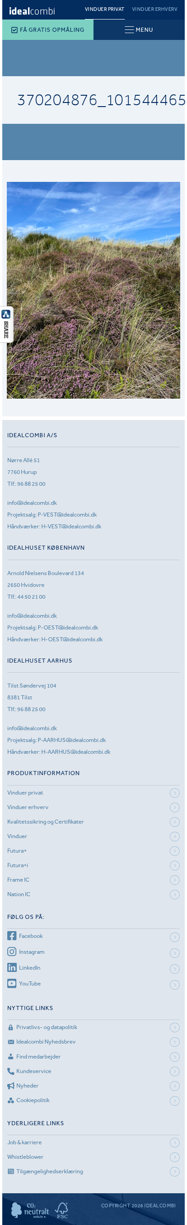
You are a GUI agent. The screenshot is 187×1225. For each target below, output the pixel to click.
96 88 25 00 (31, 483)
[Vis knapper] (7, 340)
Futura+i (17, 865)
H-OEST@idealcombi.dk (72, 639)
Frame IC (18, 879)
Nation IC (18, 894)
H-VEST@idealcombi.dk (71, 526)
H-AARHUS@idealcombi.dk (75, 751)
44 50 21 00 (31, 596)
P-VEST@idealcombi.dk (67, 514)
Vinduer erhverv (155, 9)
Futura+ (17, 850)
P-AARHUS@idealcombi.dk (72, 740)
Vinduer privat (105, 9)
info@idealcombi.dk (32, 502)
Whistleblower (25, 1156)
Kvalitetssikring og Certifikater (45, 821)
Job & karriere (24, 1142)
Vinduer (17, 836)
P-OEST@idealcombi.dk (68, 627)
